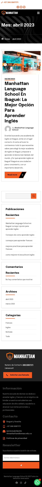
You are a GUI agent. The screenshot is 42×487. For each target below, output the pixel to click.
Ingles (8, 327)
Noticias (9, 332)
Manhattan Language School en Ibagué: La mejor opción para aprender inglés (18, 226)
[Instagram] (21, 7)
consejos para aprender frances (19, 241)
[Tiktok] (24, 7)
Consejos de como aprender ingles (20, 235)
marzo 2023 (10, 304)
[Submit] (21, 465)
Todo (8, 336)
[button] (38, 13)
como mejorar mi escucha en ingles (20, 255)
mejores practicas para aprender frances (19, 247)
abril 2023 (9, 299)
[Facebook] (18, 7)
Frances (9, 323)
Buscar (33, 196)
